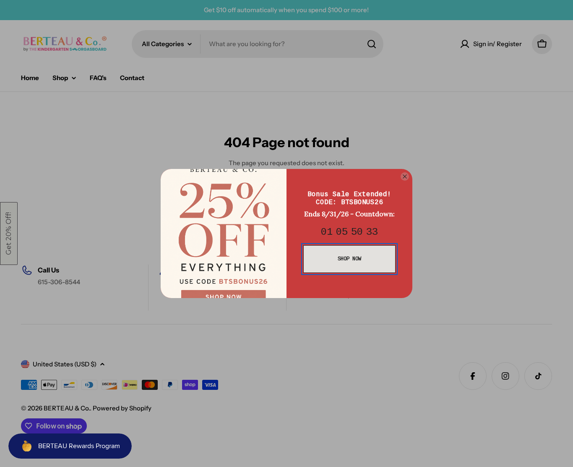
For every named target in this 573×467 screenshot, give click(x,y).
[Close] (405, 176)
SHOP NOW (349, 259)
